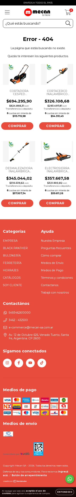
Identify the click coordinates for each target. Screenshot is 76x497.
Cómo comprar (51, 255)
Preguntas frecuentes (56, 248)
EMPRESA (10, 240)
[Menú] (7, 12)
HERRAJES (11, 270)
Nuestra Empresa (53, 240)
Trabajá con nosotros (55, 292)
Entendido (64, 492)
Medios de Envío (52, 263)
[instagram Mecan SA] (7, 363)
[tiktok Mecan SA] (41, 363)
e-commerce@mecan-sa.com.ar (31, 327)
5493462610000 (20, 312)
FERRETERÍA (12, 263)
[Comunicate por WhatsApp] (69, 479)
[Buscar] (68, 23)
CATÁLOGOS (12, 277)
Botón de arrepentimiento (29, 475)
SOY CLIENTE (12, 285)
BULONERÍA (12, 255)
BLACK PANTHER (15, 248)
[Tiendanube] (15, 481)
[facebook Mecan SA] (18, 363)
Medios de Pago (52, 270)
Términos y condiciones (57, 277)
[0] (68, 13)
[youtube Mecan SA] (30, 363)
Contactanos (49, 285)
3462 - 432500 (18, 320)
